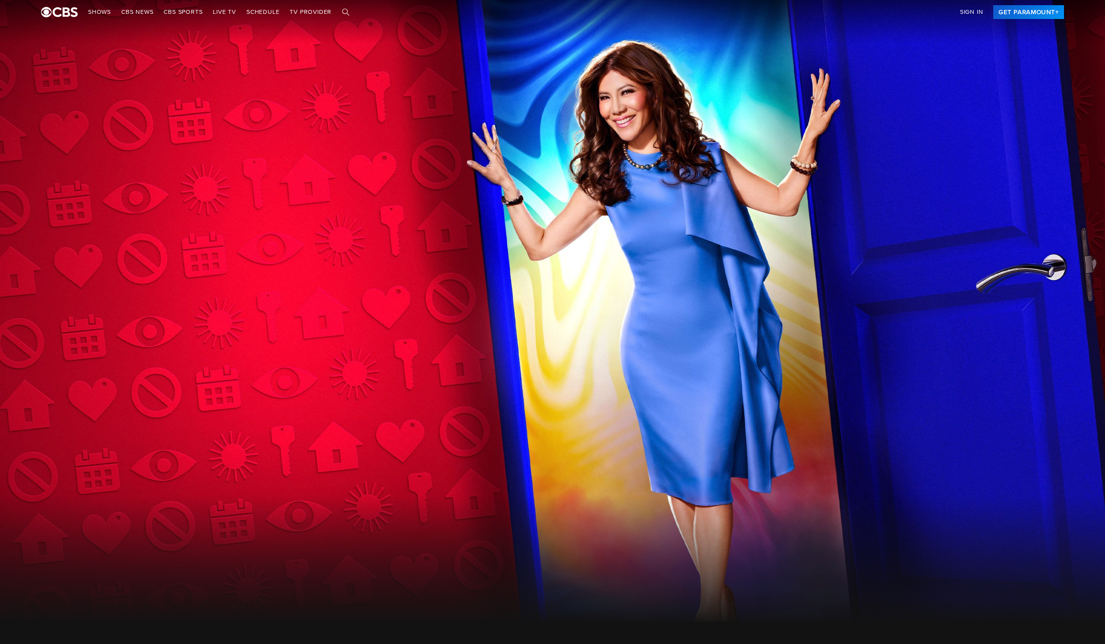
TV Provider (311, 12)
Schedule (262, 12)
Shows (99, 12)
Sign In (971, 12)
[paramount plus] (59, 12)
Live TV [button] (224, 12)
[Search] (346, 12)
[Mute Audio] (1054, 387)
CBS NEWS (137, 12)
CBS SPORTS (183, 12)
